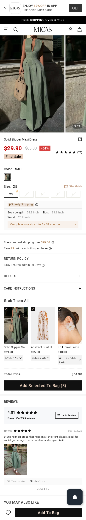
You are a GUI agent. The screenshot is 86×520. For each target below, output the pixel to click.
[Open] (75, 497)
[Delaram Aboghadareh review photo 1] (15, 459)
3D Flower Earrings (70, 347)
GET (75, 8)
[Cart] (79, 29)
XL (73, 194)
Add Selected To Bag (43, 385)
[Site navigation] (6, 29)
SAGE (7, 177)
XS (11, 194)
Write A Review (66, 415)
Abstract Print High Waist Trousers (53, 347)
